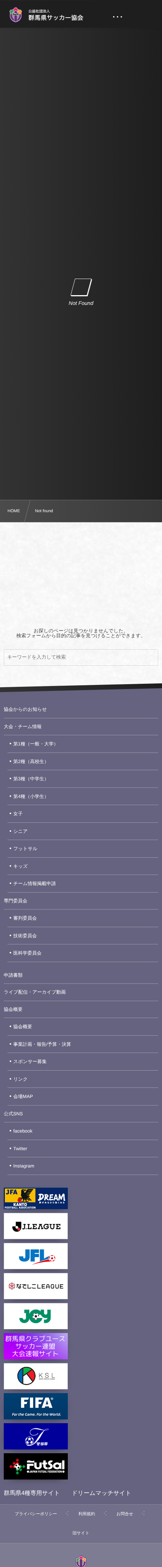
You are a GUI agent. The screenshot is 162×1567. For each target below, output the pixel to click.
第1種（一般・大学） (35, 744)
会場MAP (23, 1096)
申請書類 (13, 975)
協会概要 (13, 1009)
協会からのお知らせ (25, 709)
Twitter (20, 1148)
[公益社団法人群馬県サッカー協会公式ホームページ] (46, 15)
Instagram (23, 1166)
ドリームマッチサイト (101, 1493)
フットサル (25, 848)
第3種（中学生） (31, 778)
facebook (22, 1131)
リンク (20, 1079)
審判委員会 (25, 918)
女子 (18, 813)
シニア (20, 831)
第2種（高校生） (31, 761)
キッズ (20, 866)
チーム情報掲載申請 (34, 883)
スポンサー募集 (30, 1061)
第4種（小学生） (31, 796)
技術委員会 (25, 935)
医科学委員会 (27, 953)
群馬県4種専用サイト (32, 1493)
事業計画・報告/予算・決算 (42, 1044)
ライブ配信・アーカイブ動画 (35, 992)
